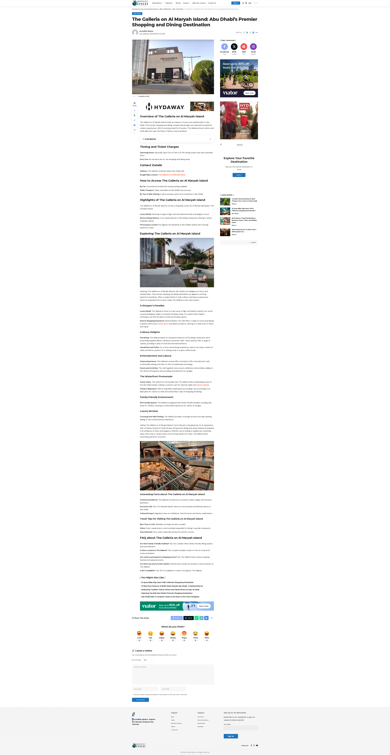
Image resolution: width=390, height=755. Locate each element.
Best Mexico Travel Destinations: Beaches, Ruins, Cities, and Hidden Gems (244, 220)
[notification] (243, 3)
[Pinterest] (243, 49)
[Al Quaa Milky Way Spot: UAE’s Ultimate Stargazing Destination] (225, 211)
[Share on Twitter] (247, 32)
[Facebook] (224, 49)
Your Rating (137, 660)
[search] (246, 3)
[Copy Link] (250, 32)
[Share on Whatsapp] (196, 618)
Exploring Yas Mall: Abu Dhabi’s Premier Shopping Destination (166, 593)
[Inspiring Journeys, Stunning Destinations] (140, 3)
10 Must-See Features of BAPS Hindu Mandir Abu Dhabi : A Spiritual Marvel (172, 586)
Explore (239, 175)
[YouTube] (257, 745)
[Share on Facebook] (244, 32)
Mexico (234, 204)
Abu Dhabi (137, 13)
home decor (163, 324)
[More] (256, 32)
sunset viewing (202, 385)
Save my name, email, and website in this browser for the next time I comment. (161, 694)
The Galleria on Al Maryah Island (172, 175)
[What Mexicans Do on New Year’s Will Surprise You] (225, 232)
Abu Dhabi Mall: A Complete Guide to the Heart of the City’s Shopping (170, 597)
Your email (227, 724)
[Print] (253, 32)
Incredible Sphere (146, 31)
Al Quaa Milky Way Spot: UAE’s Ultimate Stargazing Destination (167, 582)
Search (253, 242)
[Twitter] (234, 49)
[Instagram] (253, 49)
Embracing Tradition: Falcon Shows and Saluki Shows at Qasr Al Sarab (170, 590)
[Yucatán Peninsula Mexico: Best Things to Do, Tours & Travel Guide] (225, 201)
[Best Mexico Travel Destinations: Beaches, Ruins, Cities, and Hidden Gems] (225, 221)
